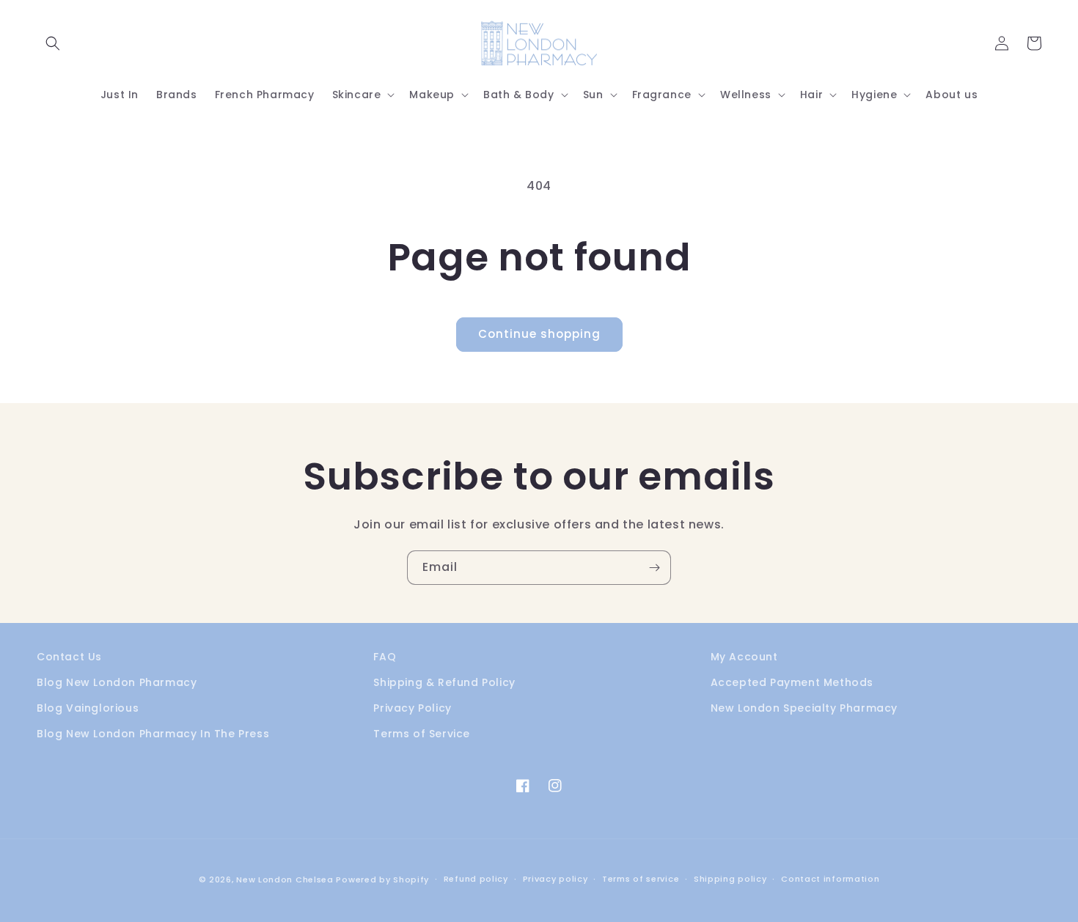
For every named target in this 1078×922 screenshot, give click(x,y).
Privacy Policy (412, 708)
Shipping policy (730, 879)
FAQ (384, 656)
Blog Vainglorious (88, 708)
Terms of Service (421, 733)
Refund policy (476, 879)
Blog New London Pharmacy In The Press (153, 733)
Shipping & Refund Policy (444, 682)
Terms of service (640, 879)
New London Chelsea (285, 879)
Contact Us (69, 656)
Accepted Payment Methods (792, 682)
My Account (744, 656)
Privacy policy (555, 879)
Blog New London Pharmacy (117, 682)
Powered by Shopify (382, 879)
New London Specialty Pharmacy (804, 708)
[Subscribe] (654, 567)
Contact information (830, 879)
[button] (53, 43)
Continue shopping (539, 334)
